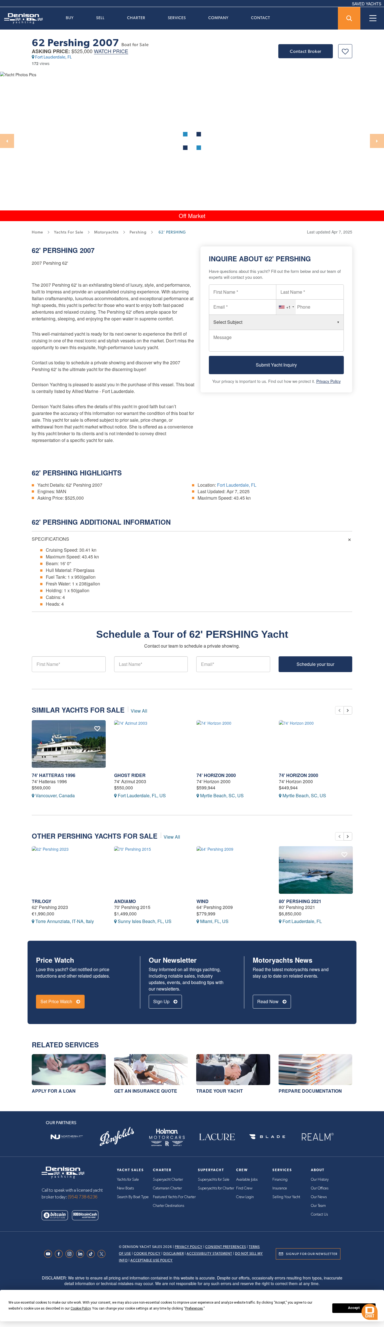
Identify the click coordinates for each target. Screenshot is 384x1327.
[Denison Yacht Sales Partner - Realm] (317, 1137)
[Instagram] (70, 1254)
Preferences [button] (194, 1308)
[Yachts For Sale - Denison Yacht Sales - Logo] (21, 18)
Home (37, 232)
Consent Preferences (225, 1247)
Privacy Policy (328, 381)
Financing (280, 1180)
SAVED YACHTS (366, 3)
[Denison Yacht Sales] (63, 1172)
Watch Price (111, 51)
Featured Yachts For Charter (174, 1197)
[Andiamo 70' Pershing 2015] (151, 870)
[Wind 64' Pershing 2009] (233, 870)
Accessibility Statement (209, 1254)
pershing (138, 232)
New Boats (125, 1188)
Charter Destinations (168, 1206)
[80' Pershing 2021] (316, 870)
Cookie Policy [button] (81, 1308)
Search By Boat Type (133, 1197)
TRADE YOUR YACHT (219, 1091)
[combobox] (286, 307)
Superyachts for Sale (213, 1180)
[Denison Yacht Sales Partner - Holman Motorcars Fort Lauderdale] (167, 1137)
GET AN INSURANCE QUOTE (145, 1091)
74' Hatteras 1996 (53, 775)
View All (139, 711)
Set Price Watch (56, 1001)
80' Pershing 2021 (300, 901)
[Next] (377, 141)
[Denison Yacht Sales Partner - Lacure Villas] (217, 1137)
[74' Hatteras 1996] (69, 744)
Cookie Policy (147, 1254)
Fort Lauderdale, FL (53, 57)
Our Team (318, 1206)
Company (218, 17)
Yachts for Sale (128, 1180)
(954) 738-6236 (83, 1197)
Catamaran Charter (167, 1188)
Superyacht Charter (168, 1180)
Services (177, 17)
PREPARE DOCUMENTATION (310, 1091)
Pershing (60, 250)
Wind (202, 901)
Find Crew (244, 1188)
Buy (70, 17)
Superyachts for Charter (216, 1188)
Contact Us (319, 1214)
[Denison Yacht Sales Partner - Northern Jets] (67, 1137)
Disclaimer (173, 1254)
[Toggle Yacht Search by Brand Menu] (349, 18)
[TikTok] (92, 1254)
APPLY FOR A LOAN (54, 1091)
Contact (260, 17)
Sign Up (162, 1001)
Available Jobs (246, 1180)
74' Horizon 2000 (216, 775)
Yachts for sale (68, 232)
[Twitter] (103, 1254)
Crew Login (245, 1197)
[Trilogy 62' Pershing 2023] (69, 870)
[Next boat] (348, 710)
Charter (136, 17)
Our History (320, 1180)
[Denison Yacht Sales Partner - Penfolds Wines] (117, 1137)
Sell (100, 17)
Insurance (279, 1188)
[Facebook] (60, 1254)
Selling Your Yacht (286, 1197)
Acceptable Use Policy (151, 1260)
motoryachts (106, 232)
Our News (319, 1197)
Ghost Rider (130, 775)
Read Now (268, 1001)
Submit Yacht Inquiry (276, 364)
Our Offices (319, 1188)
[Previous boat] (339, 710)
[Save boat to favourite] (345, 51)
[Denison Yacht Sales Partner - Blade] (267, 1137)
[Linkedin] (81, 1254)
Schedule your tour (315, 664)
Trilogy (41, 901)
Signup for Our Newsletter (311, 1254)
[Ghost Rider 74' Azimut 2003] (151, 744)
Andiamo (125, 901)
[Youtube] (49, 1254)
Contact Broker (305, 51)
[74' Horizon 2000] (233, 744)
